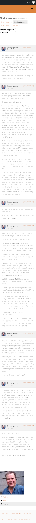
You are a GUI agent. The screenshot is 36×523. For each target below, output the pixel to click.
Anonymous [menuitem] (33, 2)
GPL (3, 519)
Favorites (16, 26)
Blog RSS (5, 515)
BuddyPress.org (3, 9)
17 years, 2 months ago (28, 47)
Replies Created (20, 22)
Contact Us (9, 519)
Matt (30, 513)
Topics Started (6, 22)
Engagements (6, 26)
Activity (5, 497)
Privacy (15, 519)
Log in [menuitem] (28, 2)
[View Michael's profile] (4, 49)
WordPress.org (6, 513)
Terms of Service (23, 519)
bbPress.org (14, 513)
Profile (5, 500)
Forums (5, 504)
